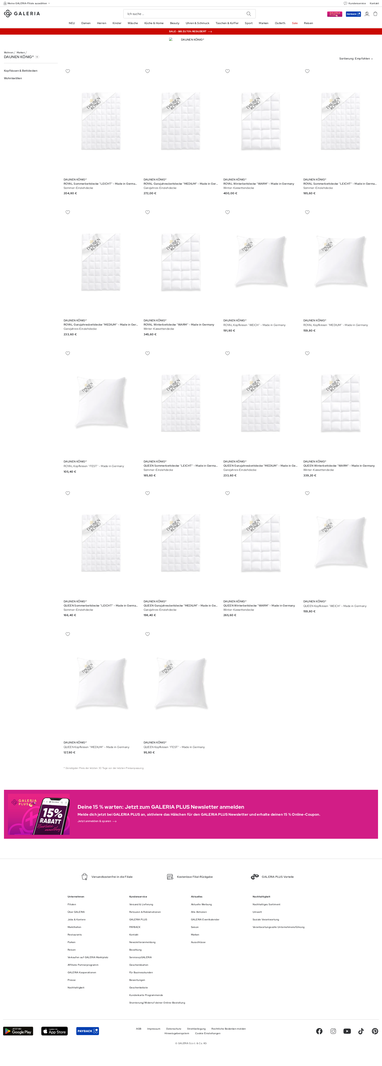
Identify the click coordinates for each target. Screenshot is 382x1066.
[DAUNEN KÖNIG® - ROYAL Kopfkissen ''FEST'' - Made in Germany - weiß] (101, 403)
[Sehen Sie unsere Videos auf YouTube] (347, 1031)
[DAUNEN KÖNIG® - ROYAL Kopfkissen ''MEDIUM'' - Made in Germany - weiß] (340, 262)
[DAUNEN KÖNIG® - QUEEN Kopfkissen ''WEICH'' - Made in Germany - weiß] (340, 543)
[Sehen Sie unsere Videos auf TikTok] (361, 1031)
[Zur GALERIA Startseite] (22, 14)
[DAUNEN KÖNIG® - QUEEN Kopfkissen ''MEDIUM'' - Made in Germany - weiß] (101, 684)
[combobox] (357, 59)
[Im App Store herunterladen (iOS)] (54, 1031)
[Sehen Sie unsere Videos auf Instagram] (333, 1031)
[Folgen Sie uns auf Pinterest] (375, 1031)
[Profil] (367, 14)
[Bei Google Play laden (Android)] (18, 1031)
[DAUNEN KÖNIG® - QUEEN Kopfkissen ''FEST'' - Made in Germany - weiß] (181, 684)
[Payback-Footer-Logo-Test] (87, 1031)
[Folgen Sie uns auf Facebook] (319, 1031)
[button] (27, 3)
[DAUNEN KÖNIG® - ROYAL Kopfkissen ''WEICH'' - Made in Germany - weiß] (260, 262)
